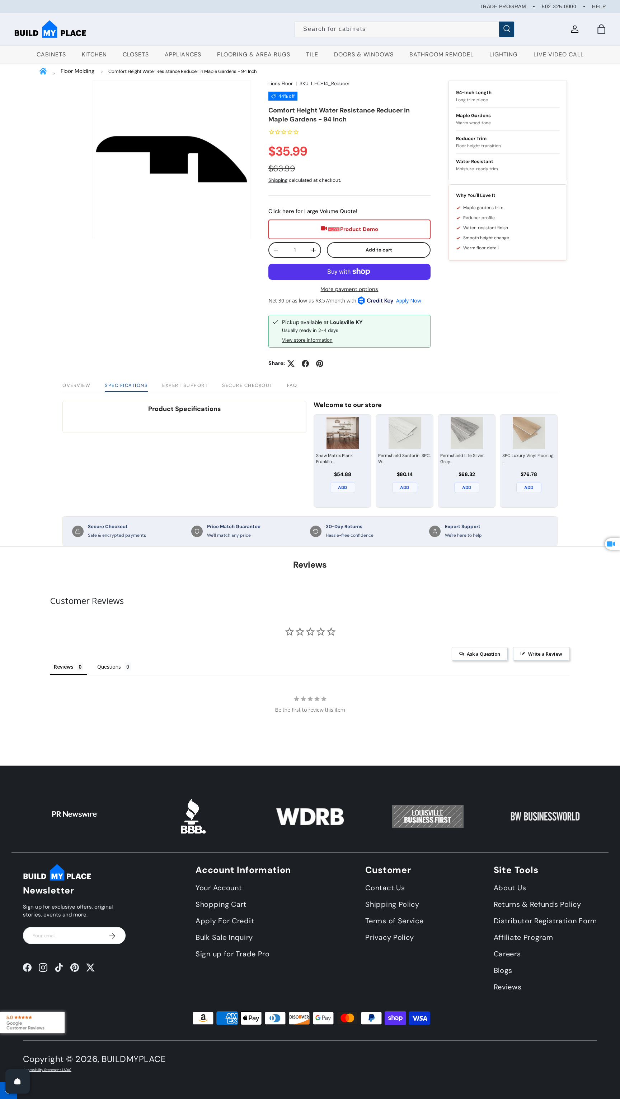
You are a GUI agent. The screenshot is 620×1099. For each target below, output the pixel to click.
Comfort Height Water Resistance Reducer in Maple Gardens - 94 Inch (182, 71)
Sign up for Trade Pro (233, 954)
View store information (307, 340)
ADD (342, 487)
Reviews (508, 987)
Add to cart (379, 250)
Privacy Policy (389, 937)
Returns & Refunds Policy (537, 904)
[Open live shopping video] (612, 544)
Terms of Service (394, 920)
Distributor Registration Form (545, 920)
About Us (510, 887)
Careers (507, 954)
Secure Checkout (247, 385)
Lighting (503, 54)
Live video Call (559, 54)
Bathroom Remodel (441, 54)
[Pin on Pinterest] (320, 363)
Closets (136, 54)
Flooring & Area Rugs (253, 54)
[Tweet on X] (291, 363)
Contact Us (385, 887)
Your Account (219, 887)
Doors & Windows (364, 54)
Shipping (277, 180)
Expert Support (185, 385)
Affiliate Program (523, 937)
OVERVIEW (76, 385)
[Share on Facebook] (305, 363)
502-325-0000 (559, 6)
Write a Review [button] (545, 654)
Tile (312, 54)
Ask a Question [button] (483, 654)
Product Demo (359, 229)
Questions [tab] (109, 666)
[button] (601, 29)
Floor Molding (77, 71)
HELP (599, 6)
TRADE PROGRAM (503, 6)
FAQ (292, 385)
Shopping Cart (221, 904)
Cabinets (51, 54)
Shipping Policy (392, 904)
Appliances (183, 54)
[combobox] (405, 29)
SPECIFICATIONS (126, 385)
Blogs (503, 970)
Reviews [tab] (63, 666)
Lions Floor (280, 83)
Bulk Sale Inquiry (224, 937)
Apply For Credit (225, 920)
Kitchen (94, 54)
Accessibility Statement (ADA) (47, 1070)
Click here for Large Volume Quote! (312, 211)
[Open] (17, 1081)
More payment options (349, 289)
